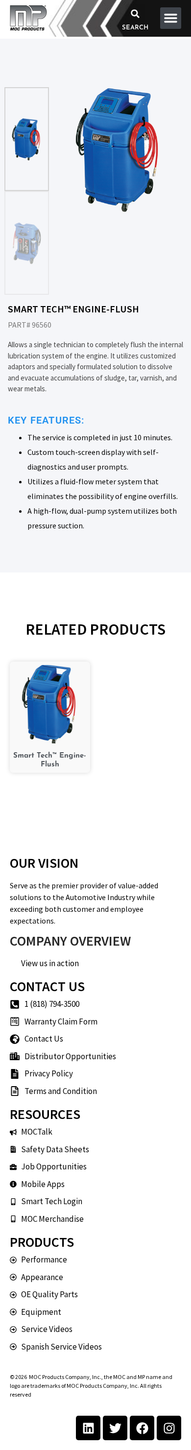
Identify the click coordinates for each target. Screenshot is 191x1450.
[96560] (119, 150)
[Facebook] (142, 1428)
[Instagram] (169, 1428)
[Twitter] (115, 1428)
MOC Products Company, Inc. (65, 1376)
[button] (135, 14)
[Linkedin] (88, 1428)
